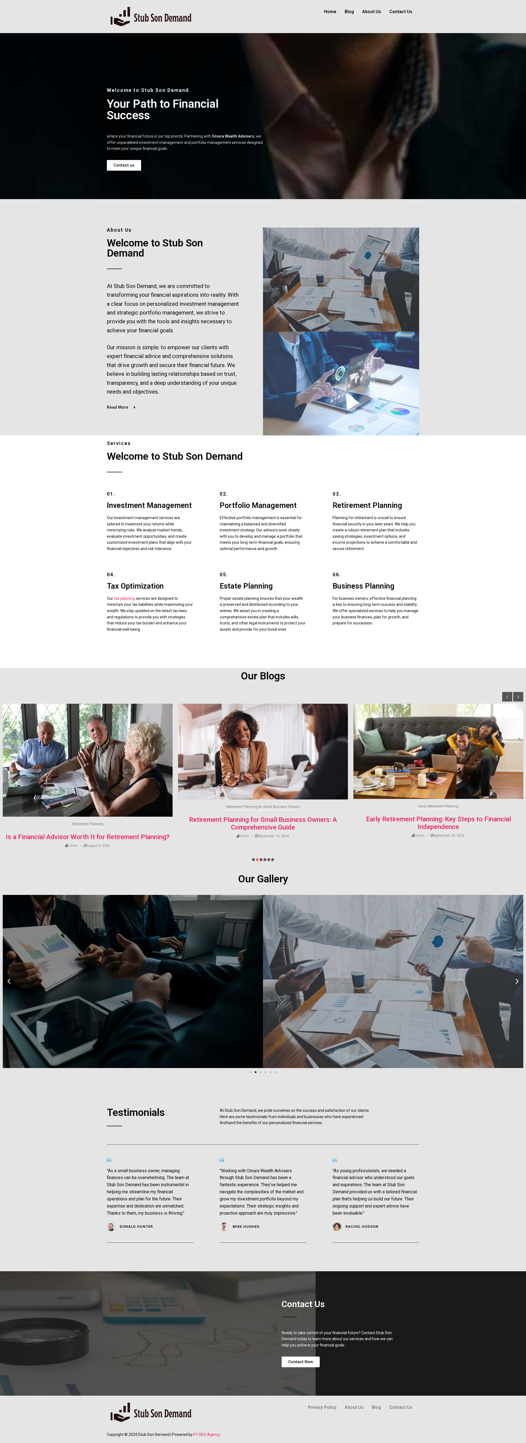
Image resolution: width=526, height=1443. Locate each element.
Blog (349, 11)
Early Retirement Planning (438, 806)
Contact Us (400, 11)
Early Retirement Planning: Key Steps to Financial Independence (438, 823)
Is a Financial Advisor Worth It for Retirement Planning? (88, 837)
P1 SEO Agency (206, 1434)
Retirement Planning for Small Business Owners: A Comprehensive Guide (263, 823)
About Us (371, 11)
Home (330, 11)
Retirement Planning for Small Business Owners (263, 807)
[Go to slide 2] (255, 1072)
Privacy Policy (322, 1407)
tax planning (124, 598)
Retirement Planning (87, 824)
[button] (253, 859)
